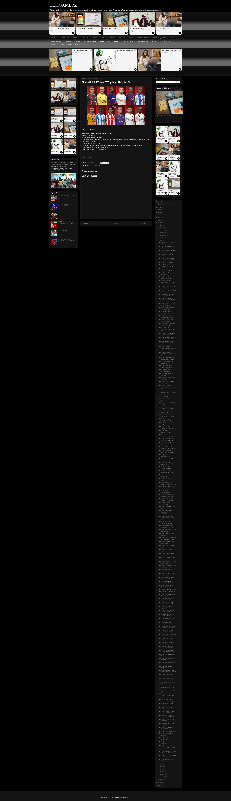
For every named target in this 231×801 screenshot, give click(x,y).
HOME (53, 38)
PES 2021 (76, 38)
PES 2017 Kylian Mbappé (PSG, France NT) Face (167, 463)
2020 (159, 220)
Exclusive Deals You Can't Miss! (85, 28)
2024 (159, 210)
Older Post (146, 223)
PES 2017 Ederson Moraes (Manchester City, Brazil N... (167, 471)
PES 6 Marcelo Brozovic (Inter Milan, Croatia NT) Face (167, 578)
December (162, 227)
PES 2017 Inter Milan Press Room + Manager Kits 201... (167, 686)
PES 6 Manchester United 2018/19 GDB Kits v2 (165, 269)
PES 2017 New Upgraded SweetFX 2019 (165, 666)
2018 (159, 225)
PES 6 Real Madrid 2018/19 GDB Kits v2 (166, 243)
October (162, 232)
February (162, 774)
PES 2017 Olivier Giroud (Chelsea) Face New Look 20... (166, 695)
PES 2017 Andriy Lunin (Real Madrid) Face (167, 738)
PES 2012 (68, 41)
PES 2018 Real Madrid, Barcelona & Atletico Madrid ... (167, 282)
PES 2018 (122, 38)
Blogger (126, 797)
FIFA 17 (154, 41)
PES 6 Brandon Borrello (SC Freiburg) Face (166, 724)
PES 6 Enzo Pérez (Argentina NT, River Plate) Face (167, 334)
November (162, 230)
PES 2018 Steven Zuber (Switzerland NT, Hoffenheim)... (165, 512)
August (162, 237)
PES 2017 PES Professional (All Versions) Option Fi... (167, 635)
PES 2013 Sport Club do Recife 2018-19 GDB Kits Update (167, 538)
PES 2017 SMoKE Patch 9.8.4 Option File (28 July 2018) (167, 439)
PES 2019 (95, 38)
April (161, 769)
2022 (159, 215)
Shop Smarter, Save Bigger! (137, 28)
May (161, 766)
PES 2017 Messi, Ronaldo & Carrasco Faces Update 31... (167, 259)
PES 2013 (131, 38)
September (162, 235)
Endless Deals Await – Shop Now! (59, 28)
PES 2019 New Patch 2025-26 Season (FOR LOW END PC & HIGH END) (66, 197)
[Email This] (101, 163)
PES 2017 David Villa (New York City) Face (166, 312)
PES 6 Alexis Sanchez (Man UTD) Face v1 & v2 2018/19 (167, 447)
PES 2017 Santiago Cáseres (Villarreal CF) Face (166, 419)
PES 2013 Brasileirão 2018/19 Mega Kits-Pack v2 (167, 491)
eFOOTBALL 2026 (64, 38)
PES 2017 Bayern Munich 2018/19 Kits (166, 704)
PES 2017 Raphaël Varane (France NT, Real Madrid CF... (166, 342)
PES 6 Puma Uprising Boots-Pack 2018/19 (166, 554)
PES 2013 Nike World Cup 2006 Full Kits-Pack (167, 530)
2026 (159, 204)
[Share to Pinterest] (108, 163)
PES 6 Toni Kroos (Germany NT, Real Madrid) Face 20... (167, 650)
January (162, 776)
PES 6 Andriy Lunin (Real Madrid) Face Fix (166, 475)
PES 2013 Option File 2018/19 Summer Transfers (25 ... (167, 619)
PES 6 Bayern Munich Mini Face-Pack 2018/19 (166, 455)
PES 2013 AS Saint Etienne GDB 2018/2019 (166, 320)
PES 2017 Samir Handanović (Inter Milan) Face (166, 308)
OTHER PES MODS (90, 41)
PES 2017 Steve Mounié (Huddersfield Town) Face (166, 316)
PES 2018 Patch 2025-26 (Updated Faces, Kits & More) (66, 240)
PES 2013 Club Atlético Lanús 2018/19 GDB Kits (167, 728)
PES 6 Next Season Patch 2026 (66, 230)
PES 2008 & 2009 (105, 41)
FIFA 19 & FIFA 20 (143, 38)
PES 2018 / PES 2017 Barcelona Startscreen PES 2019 (167, 712)
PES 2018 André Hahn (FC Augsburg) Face (166, 607)
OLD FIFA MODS (66, 44)
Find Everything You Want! (110, 28)
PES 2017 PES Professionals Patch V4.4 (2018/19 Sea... (167, 611)
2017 (159, 780)
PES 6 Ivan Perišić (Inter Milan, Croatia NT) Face (167, 574)
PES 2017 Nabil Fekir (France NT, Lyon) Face (167, 395)
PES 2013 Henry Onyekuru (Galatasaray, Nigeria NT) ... (167, 526)
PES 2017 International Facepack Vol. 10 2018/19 (166, 277)
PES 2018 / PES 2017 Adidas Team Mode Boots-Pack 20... (167, 451)
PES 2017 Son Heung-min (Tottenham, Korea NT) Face (167, 391)
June (161, 764)
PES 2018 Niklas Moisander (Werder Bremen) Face (166, 599)
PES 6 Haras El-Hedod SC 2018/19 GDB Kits (166, 370)
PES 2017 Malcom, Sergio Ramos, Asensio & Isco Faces (167, 483)
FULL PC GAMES (128, 41)
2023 (159, 212)
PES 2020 (86, 38)
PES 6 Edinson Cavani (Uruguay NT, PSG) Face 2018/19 (167, 627)
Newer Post (86, 223)
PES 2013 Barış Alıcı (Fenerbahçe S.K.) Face (166, 522)
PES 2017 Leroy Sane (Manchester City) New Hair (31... (167, 387)
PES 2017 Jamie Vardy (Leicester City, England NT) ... (167, 353)
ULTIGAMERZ (63, 5)
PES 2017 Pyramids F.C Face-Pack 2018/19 (167, 720)
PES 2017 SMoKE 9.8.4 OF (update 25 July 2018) (166, 631)
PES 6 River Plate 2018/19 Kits (167, 589)
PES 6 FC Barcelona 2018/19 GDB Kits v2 (166, 247)
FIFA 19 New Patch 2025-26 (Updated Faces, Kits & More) (66, 222)
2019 (159, 222)
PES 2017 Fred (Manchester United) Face (166, 382)
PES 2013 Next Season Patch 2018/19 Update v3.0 (166, 760)
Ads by (179, 90)
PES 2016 (77, 41)
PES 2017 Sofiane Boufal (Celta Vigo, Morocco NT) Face (167, 415)
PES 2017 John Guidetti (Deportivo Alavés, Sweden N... (167, 747)
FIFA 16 (77, 44)
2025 (159, 207)
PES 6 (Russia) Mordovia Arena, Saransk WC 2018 (167, 562)
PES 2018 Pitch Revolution (166, 262)
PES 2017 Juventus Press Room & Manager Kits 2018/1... (167, 337)
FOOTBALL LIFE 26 (142, 41)
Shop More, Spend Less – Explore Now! (55, 119)
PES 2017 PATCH (94, 165)
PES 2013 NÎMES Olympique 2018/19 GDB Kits (167, 324)
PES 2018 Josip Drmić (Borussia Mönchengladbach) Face (167, 595)
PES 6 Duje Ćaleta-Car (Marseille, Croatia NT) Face (167, 700)
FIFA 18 (173, 38)
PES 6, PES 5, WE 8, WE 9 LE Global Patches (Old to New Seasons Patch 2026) (63, 163)
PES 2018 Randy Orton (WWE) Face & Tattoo (167, 542)
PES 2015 (116, 41)
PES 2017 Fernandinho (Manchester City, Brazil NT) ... (167, 348)
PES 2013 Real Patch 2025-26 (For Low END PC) (66, 205)
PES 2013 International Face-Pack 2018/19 (166, 273)
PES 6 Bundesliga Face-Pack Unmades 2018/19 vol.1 (166, 265)
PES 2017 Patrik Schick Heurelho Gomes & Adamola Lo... (167, 517)
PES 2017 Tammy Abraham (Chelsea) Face (166, 423)
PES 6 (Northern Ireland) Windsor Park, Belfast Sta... (167, 582)
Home (116, 223)
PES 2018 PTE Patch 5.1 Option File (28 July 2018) (167, 431)
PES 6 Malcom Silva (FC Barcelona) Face (165, 623)
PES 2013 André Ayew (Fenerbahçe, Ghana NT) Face (167, 427)
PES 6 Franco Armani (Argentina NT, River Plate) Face (167, 329)
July (161, 240)
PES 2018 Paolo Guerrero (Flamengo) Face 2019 (166, 742)
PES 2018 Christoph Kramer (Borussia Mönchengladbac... (167, 603)
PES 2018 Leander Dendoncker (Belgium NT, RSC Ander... (167, 358)
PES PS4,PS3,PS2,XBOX (159, 38)
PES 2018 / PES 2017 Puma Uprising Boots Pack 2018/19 (167, 670)
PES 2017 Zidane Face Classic (167, 731)
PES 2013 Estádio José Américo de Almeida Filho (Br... (167, 566)
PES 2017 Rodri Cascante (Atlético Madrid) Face (165, 366)
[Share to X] (104, 163)
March (161, 771)
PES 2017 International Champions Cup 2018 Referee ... (167, 300)
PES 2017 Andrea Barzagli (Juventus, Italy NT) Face (166, 499)
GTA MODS (54, 44)
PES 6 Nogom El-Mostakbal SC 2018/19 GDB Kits (167, 295)
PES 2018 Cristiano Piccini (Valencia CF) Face (166, 411)
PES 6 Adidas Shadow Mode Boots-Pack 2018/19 (166, 615)
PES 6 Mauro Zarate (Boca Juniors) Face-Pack (166, 362)
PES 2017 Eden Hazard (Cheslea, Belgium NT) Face (167, 467)
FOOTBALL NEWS (166, 41)
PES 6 (104, 38)
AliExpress (52, 31)
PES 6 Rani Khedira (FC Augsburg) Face (165, 503)
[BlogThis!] (103, 163)
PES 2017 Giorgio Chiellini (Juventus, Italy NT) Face (166, 407)
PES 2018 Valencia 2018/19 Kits (167, 592)
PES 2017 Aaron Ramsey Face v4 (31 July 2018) (167, 304)
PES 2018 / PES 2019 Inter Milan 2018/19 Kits (166, 586)
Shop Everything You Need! (164, 28)
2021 (159, 217)
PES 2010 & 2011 (56, 41)
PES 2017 (112, 38)
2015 (159, 785)
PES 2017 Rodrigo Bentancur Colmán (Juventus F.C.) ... (166, 495)
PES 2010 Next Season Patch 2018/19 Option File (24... (166, 647)
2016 (159, 782)
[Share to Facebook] (106, 163)
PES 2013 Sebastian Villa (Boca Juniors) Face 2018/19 (167, 752)
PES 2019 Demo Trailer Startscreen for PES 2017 (166, 716)
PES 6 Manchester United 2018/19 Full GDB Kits (166, 435)
